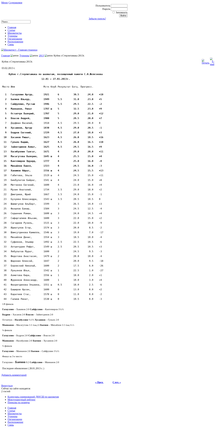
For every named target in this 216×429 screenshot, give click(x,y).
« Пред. (99, 382)
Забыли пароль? (97, 18)
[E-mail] (212, 60)
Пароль (106, 9)
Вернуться (6, 385)
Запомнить (121, 12)
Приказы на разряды (19, 402)
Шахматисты (15, 33)
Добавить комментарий (14, 375)
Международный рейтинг (22, 399)
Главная (12, 27)
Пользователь (103, 5)
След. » (117, 382)
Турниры (12, 36)
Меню (4, 2)
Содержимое (15, 2)
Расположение (15, 41)
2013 (41, 55)
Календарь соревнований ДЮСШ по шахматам (33, 396)
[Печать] (205, 60)
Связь (11, 44)
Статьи (11, 30)
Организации (15, 38)
